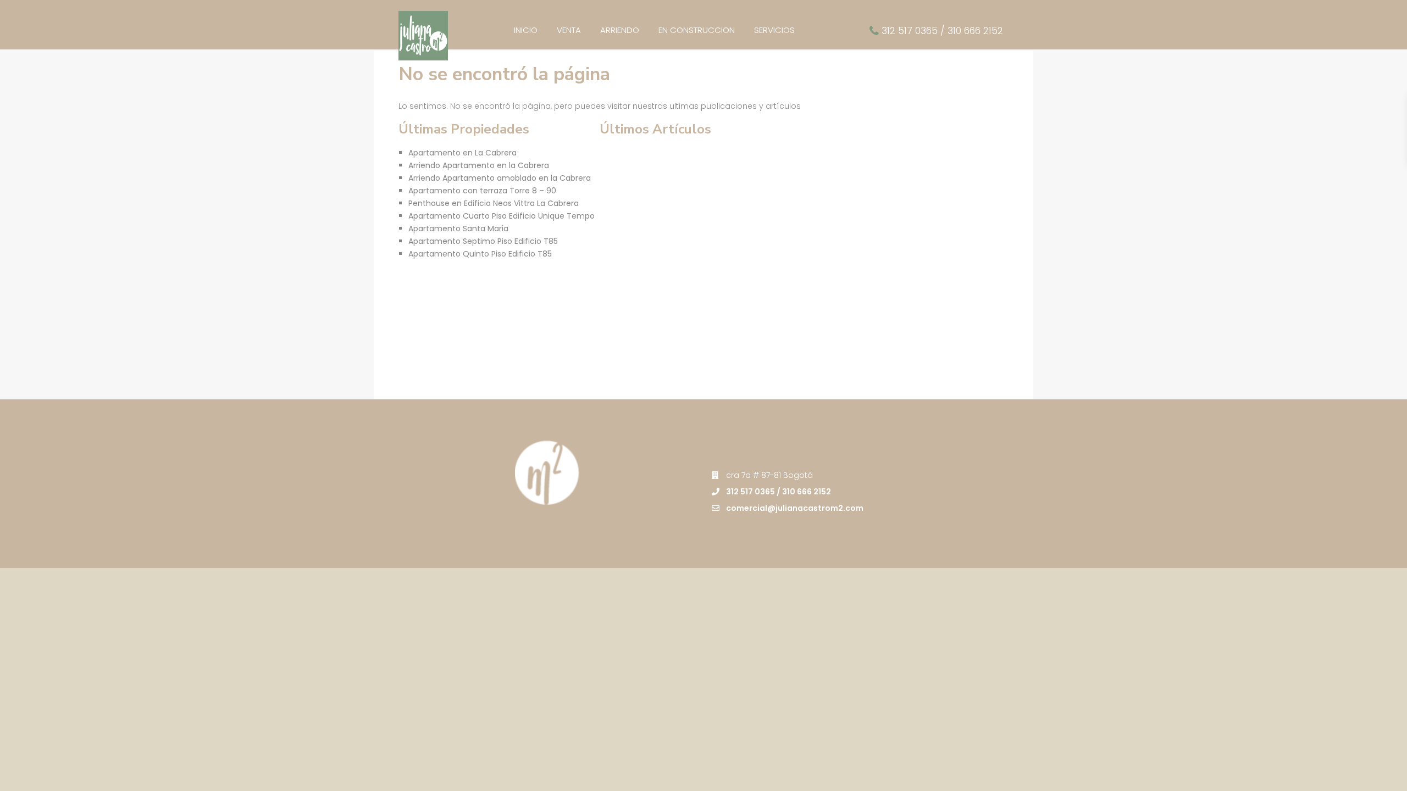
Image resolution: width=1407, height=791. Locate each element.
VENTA (569, 30)
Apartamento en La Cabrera (462, 152)
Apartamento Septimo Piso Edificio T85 (483, 241)
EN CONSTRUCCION (696, 30)
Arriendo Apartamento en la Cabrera (478, 165)
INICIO (526, 30)
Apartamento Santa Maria (458, 228)
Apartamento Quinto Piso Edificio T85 (480, 253)
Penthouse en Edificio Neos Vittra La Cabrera (493, 203)
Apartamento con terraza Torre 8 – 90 (482, 190)
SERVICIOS (774, 30)
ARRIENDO (619, 30)
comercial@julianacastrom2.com (794, 508)
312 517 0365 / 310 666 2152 (942, 30)
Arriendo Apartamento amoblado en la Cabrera (499, 177)
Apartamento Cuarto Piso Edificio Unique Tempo (501, 215)
